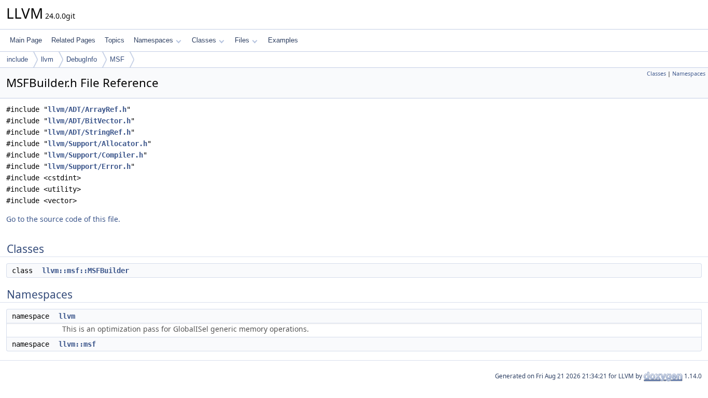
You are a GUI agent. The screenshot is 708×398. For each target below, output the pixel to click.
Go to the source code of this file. (63, 219)
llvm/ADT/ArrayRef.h (87, 109)
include (17, 59)
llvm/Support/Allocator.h (97, 143)
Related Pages (73, 40)
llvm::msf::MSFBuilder (85, 270)
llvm (47, 59)
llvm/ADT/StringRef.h (89, 132)
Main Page (26, 40)
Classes (204, 40)
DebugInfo (81, 59)
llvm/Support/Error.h (89, 166)
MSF (117, 59)
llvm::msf (77, 344)
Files (242, 40)
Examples (283, 40)
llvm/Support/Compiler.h (95, 155)
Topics (114, 40)
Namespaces (153, 40)
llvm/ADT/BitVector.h (89, 121)
